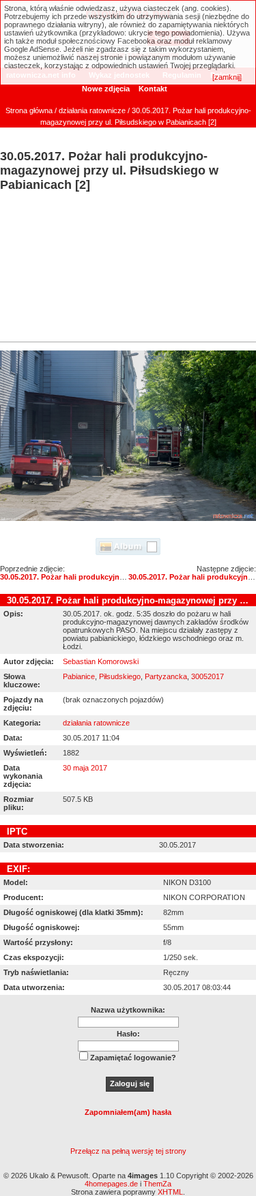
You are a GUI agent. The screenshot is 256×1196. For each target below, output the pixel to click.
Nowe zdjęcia (106, 89)
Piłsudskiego (120, 676)
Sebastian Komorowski (101, 661)
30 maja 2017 (85, 768)
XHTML (170, 1192)
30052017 (207, 676)
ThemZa (157, 1184)
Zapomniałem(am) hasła (128, 1112)
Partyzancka (166, 676)
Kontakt (153, 89)
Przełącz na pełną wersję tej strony (128, 1151)
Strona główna (29, 110)
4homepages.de (111, 1184)
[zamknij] (227, 77)
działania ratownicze (92, 110)
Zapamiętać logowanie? (133, 1057)
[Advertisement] (128, 268)
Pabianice (79, 676)
